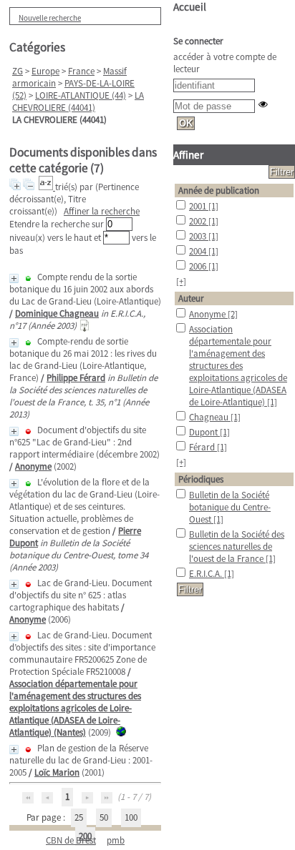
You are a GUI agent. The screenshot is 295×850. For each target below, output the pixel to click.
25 (78, 817)
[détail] (14, 278)
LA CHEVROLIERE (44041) (78, 101)
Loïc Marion (56, 772)
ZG (17, 71)
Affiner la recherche (102, 211)
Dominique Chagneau (57, 313)
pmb (116, 840)
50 (104, 817)
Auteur (191, 298)
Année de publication (218, 190)
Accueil (189, 7)
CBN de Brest (71, 840)
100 (131, 817)
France (81, 71)
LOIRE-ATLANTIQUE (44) (80, 95)
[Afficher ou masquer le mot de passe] (263, 104)
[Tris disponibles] (47, 187)
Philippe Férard (76, 378)
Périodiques (200, 479)
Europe (45, 71)
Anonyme (33, 466)
